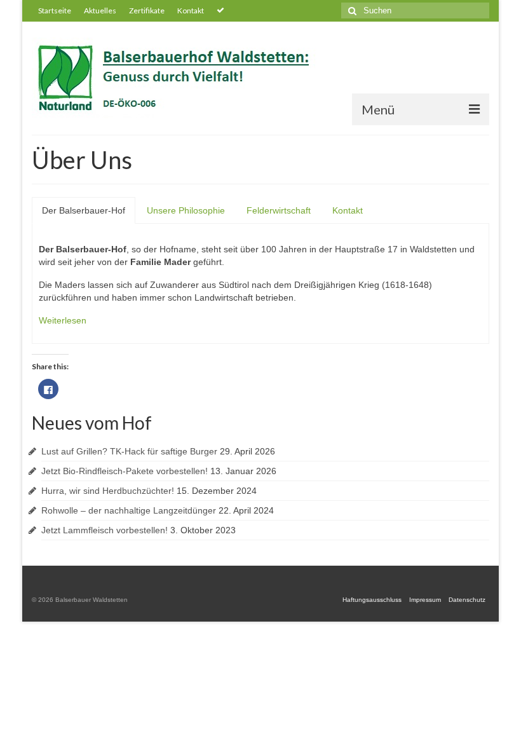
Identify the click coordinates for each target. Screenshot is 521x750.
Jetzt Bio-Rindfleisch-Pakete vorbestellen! (124, 471)
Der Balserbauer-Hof (83, 210)
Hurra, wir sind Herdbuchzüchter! (107, 491)
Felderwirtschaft (279, 210)
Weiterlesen (62, 320)
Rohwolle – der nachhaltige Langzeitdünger (128, 510)
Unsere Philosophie (186, 210)
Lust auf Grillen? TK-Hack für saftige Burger (129, 451)
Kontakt (347, 210)
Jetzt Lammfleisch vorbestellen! (104, 530)
